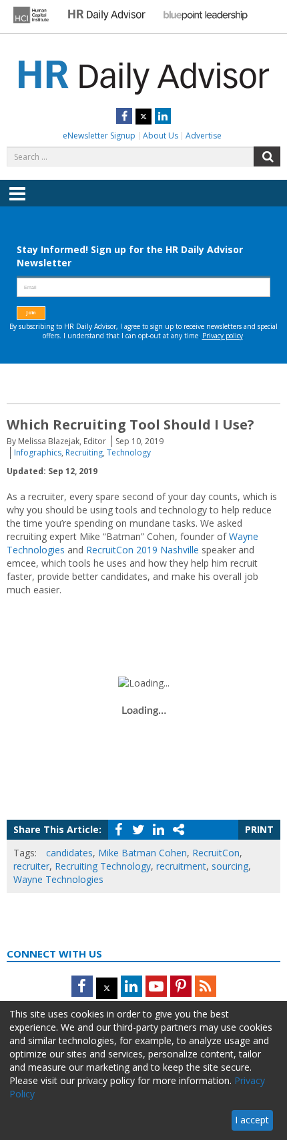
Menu (17, 203)
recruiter (31, 866)
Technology (129, 452)
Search (267, 156)
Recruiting (84, 452)
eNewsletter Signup (99, 135)
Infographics (37, 452)
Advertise (204, 135)
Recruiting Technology (103, 866)
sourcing (230, 866)
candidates (69, 852)
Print (259, 829)
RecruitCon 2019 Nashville (142, 549)
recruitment (181, 866)
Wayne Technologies (58, 879)
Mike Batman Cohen (142, 852)
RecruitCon (216, 852)
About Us (160, 135)
